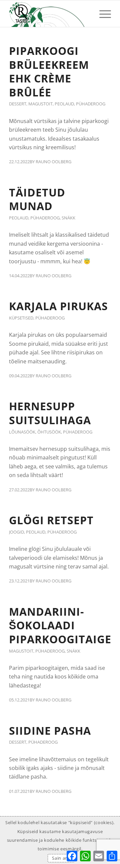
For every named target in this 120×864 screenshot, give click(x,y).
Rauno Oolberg (53, 162)
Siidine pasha (50, 730)
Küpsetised (21, 318)
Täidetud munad (37, 199)
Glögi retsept (51, 520)
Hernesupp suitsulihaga (50, 413)
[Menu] (102, 13)
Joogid (16, 532)
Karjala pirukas (58, 306)
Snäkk (68, 218)
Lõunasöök (22, 432)
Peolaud (64, 104)
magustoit (40, 104)
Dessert (17, 104)
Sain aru (61, 858)
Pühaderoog (90, 104)
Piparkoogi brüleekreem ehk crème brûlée (49, 71)
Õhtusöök (49, 432)
